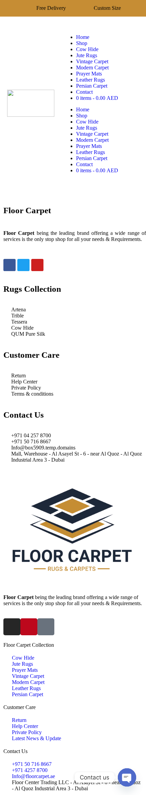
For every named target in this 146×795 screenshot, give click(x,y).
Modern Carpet (92, 67)
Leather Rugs (90, 80)
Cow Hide (87, 49)
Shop (81, 43)
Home (82, 37)
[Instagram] (11, 626)
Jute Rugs (86, 55)
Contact (84, 92)
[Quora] (45, 626)
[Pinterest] (28, 626)
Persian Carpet (91, 86)
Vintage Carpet (92, 61)
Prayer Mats (89, 73)
